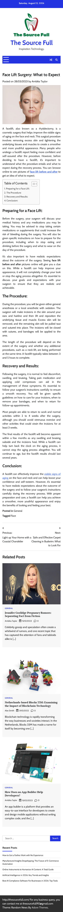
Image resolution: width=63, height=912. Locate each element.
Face (13, 515)
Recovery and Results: (17, 196)
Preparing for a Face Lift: (18, 188)
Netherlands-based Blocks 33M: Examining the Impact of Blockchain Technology (31, 704)
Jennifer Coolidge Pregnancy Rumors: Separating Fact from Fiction (28, 614)
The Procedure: (13, 192)
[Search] (56, 59)
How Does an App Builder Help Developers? (24, 793)
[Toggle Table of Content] (32, 184)
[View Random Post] (50, 59)
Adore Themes (40, 907)
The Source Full (31, 43)
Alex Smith (9, 710)
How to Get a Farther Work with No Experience (22, 855)
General (18, 510)
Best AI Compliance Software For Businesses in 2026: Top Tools (30, 881)
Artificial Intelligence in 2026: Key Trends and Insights (25, 875)
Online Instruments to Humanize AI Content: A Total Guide (28, 869)
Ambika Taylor (39, 81)
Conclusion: (12, 200)
